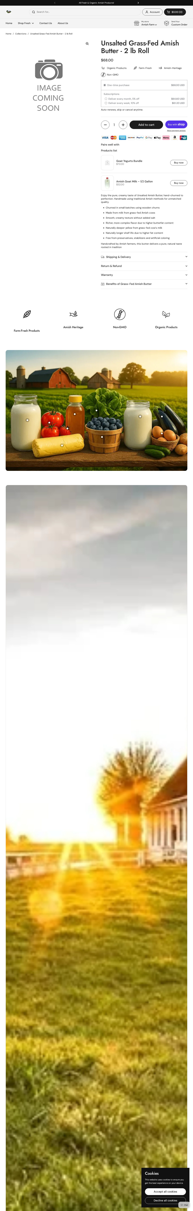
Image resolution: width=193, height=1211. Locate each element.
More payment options (176, 130)
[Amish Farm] (9, 12)
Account (155, 12)
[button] (175, 12)
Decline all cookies (165, 1200)
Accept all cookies (165, 1191)
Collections (20, 33)
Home (8, 33)
